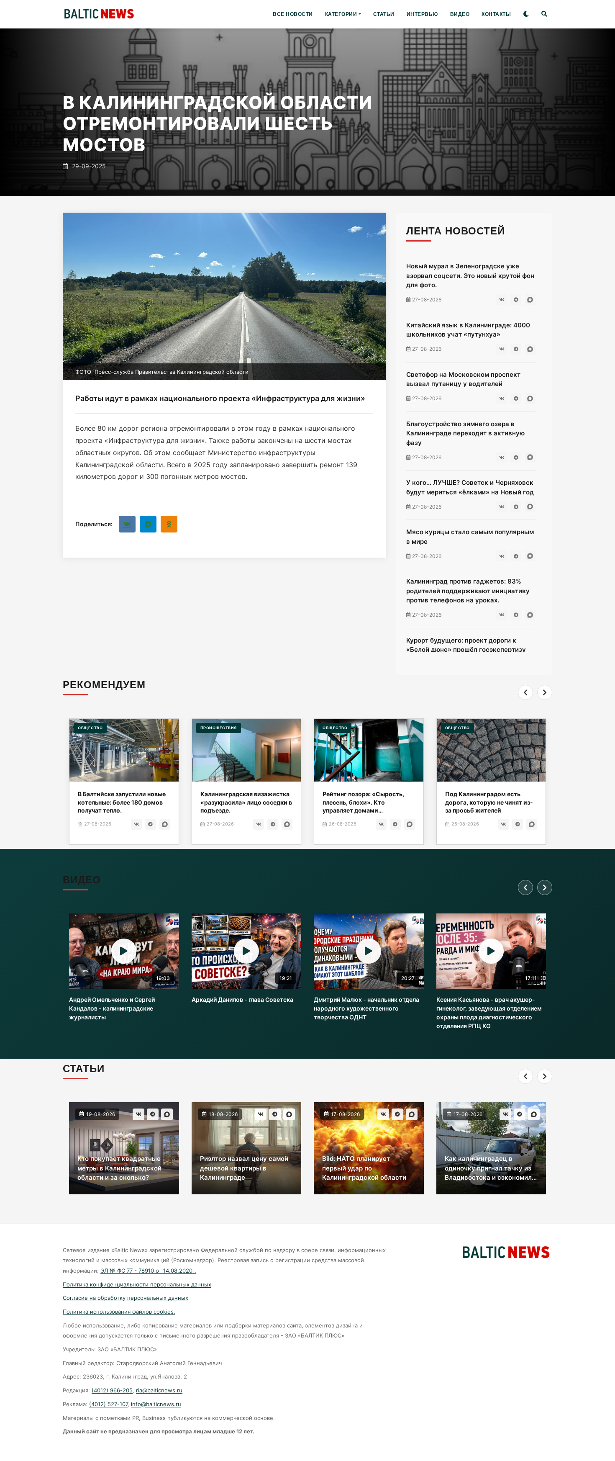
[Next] (544, 692)
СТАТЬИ (384, 14)
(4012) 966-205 (112, 1390)
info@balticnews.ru (156, 1404)
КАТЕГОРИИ (341, 14)
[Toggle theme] (526, 14)
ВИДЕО (460, 14)
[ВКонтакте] (127, 524)
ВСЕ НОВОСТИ (293, 14)
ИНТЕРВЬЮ (422, 14)
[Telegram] (148, 524)
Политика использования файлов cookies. (119, 1311)
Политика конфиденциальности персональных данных (137, 1284)
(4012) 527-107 (108, 1404)
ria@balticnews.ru (159, 1390)
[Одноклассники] (169, 524)
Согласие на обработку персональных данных (125, 1297)
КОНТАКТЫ (496, 14)
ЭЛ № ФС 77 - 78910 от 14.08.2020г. (148, 1270)
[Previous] (525, 692)
